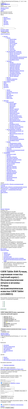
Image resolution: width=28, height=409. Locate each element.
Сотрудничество (8, 348)
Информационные (11, 173)
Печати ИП (12, 104)
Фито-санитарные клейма (16, 146)
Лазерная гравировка (12, 79)
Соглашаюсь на (11, 383)
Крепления (9, 178)
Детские (12, 47)
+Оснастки (6, 255)
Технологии (10, 174)
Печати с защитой (14, 109)
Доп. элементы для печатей (14, 147)
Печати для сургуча (15, 54)
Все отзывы (4, 248)
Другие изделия (11, 163)
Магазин (6, 21)
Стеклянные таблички (15, 63)
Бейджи (12, 62)
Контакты (6, 24)
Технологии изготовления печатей (15, 150)
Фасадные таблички (15, 69)
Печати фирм (13, 39)
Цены (5, 20)
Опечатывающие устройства (14, 51)
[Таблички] (1, 195)
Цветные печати (14, 110)
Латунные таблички (15, 72)
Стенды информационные (13, 162)
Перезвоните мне (5, 384)
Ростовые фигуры (11, 170)
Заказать (24, 329)
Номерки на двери (11, 154)
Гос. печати (12, 44)
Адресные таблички (15, 66)
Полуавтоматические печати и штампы (14, 258)
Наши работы (7, 18)
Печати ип (12, 40)
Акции (8, 90)
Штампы (12, 107)
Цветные (12, 46)
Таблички (9, 61)
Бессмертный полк (14, 74)
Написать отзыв (5, 250)
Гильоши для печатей (15, 128)
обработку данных (15, 383)
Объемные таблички (15, 65)
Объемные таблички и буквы (14, 159)
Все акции (3, 191)
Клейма (8, 141)
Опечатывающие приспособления (18, 57)
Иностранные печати (15, 120)
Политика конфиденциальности (9, 369)
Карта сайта (10, 98)
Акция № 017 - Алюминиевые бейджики (11, 189)
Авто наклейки (10, 180)
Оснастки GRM (8, 256)
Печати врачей (13, 43)
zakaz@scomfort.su (5, 33)
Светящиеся (10, 165)
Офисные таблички (14, 68)
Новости (9, 94)
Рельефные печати (14, 59)
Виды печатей (10, 102)
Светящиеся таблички (15, 73)
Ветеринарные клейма (15, 143)
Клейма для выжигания (16, 144)
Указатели (9, 169)
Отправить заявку (10, 407)
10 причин (9, 91)
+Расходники (7, 254)
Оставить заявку (3, 10)
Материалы (9, 176)
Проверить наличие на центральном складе (11, 329)
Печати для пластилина (16, 53)
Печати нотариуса (14, 118)
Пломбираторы (13, 55)
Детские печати (14, 114)
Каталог (6, 17)
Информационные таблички (17, 70)
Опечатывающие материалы (17, 58)
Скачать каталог (11, 80)
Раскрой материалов (12, 177)
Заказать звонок (5, 8)
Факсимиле (12, 106)
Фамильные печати (14, 113)
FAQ (5, 352)
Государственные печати (16, 117)
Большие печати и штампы (16, 126)
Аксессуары (13, 50)
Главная (6, 252)
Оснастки (12, 48)
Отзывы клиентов (8, 350)
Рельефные (12, 42)
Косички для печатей (15, 125)
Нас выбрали (10, 95)
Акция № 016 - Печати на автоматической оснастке (14, 187)
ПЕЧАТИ (6, 100)
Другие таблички (14, 76)
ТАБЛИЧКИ (7, 152)
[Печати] (1, 194)
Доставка (6, 22)
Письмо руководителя (12, 92)
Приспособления (14, 137)
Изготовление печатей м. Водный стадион (14, 360)
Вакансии (9, 96)
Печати (8, 37)
